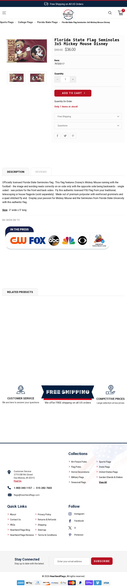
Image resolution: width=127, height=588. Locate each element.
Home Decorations (80, 472)
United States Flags (108, 472)
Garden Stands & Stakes (111, 477)
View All (103, 482)
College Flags (25, 22)
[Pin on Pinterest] (73, 136)
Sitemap (42, 530)
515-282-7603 (44, 487)
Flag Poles (76, 467)
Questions (63, 125)
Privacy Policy (44, 514)
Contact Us (15, 519)
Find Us (18, 481)
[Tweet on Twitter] (65, 136)
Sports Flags (7, 22)
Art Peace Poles (79, 462)
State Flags (104, 467)
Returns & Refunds (47, 519)
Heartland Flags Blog (20, 530)
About (13, 514)
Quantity (59, 73)
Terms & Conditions (47, 535)
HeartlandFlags (58, 576)
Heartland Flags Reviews (22, 535)
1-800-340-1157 (23, 487)
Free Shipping (64, 116)
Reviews (41, 171)
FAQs (12, 525)
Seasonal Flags (78, 482)
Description (15, 171)
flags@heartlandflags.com (27, 495)
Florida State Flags (47, 22)
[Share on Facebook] (57, 136)
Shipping (42, 525)
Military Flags (77, 477)
